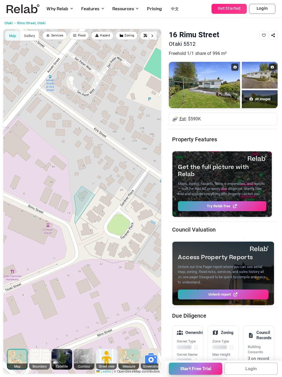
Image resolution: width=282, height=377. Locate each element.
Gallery (29, 36)
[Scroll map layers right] (152, 35)
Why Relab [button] (57, 9)
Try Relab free (219, 206)
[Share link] (273, 35)
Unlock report (219, 294)
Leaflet (105, 371)
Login (262, 8)
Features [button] (90, 9)
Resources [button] (123, 9)
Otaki (8, 23)
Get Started (229, 8)
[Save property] (263, 35)
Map (12, 36)
